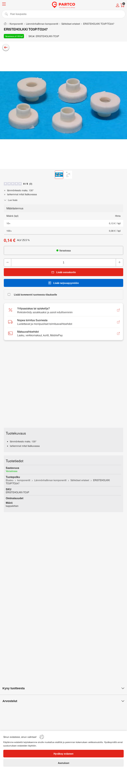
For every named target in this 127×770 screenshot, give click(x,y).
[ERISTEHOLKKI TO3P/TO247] (63, 105)
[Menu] (4, 4)
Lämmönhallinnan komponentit (50, 480)
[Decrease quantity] (7, 262)
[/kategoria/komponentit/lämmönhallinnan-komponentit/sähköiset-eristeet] (5, 47)
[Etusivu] (5, 23)
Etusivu (9, 480)
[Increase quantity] (119, 262)
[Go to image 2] (68, 175)
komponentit (23, 480)
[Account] (118, 5)
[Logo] (63, 5)
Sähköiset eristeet (79, 480)
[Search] (63, 14)
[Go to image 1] (59, 175)
